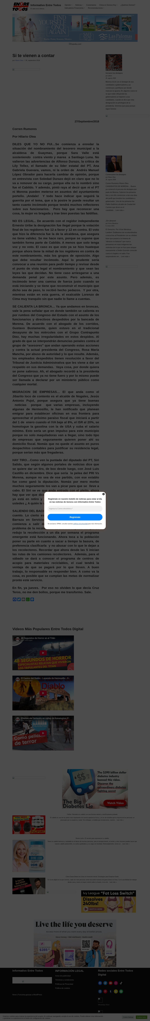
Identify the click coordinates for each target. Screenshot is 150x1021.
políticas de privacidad (80, 523)
